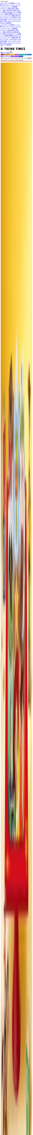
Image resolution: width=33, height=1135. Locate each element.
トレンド (6, 58)
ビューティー (6, 56)
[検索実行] (18, 55)
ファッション (15, 56)
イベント (12, 58)
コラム (21, 56)
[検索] (10, 52)
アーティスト (23, 58)
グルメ (17, 58)
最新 (2, 58)
